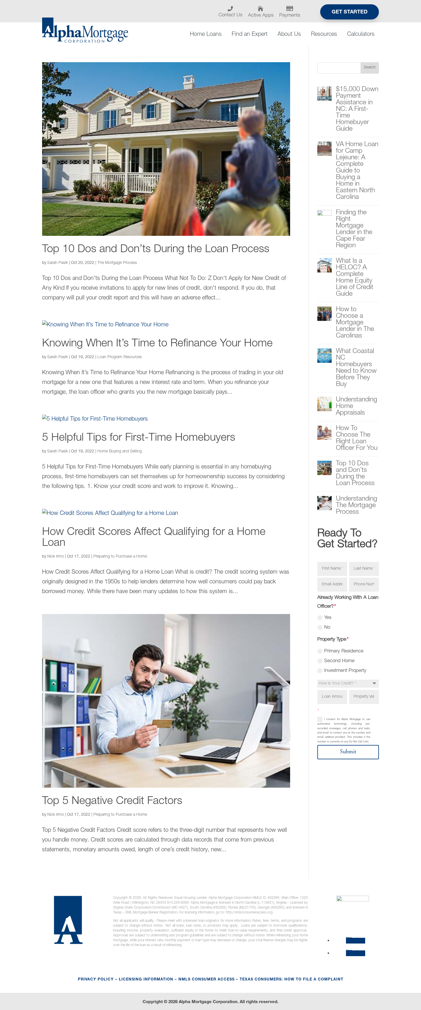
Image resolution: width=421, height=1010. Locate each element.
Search (370, 68)
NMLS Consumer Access (206, 980)
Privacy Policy (96, 980)
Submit (348, 752)
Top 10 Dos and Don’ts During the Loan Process (155, 249)
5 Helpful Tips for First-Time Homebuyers (138, 438)
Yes (327, 617)
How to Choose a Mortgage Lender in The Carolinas (355, 323)
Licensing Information (146, 980)
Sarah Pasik (57, 263)
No (327, 627)
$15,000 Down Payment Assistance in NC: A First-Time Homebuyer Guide (357, 110)
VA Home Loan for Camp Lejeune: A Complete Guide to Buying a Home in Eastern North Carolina (357, 171)
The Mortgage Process (117, 263)
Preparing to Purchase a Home (120, 557)
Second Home (339, 661)
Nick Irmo (55, 557)
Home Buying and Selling (119, 452)
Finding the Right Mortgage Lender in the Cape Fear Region (354, 229)
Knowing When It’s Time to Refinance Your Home (157, 344)
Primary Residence (343, 651)
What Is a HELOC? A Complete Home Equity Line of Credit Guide (354, 278)
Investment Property (345, 670)
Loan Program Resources (119, 357)
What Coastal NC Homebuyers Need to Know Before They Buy (356, 368)
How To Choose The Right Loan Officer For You (356, 438)
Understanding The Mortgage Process (356, 506)
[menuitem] (233, 12)
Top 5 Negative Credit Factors (112, 801)
